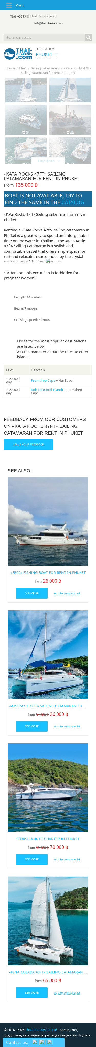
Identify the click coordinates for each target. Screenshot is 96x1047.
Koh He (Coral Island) (47, 389)
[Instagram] (55, 30)
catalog (72, 202)
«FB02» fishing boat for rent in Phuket (48, 572)
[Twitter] (41, 30)
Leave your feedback (28, 444)
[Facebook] (48, 30)
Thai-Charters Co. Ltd (41, 1029)
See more (32, 593)
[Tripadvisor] (34, 30)
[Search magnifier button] (88, 37)
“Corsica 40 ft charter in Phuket (48, 838)
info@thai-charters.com (48, 23)
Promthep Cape (43, 380)
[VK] (62, 30)
